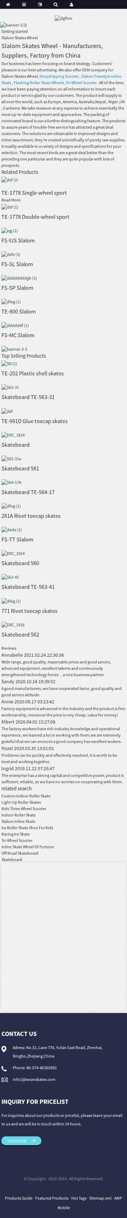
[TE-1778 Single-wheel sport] (9, 179)
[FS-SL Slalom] (10, 254)
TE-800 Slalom (18, 311)
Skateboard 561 (20, 468)
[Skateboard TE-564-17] (11, 482)
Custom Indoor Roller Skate (25, 795)
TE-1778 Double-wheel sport (35, 216)
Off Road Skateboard (19, 853)
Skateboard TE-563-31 (28, 396)
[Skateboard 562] (13, 624)
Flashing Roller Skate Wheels (39, 82)
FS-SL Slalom (17, 264)
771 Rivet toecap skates (29, 610)
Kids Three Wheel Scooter (23, 808)
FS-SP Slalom (17, 287)
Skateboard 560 (20, 563)
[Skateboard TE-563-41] (10, 576)
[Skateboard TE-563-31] (10, 387)
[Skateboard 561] (11, 458)
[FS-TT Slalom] (11, 529)
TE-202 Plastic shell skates (32, 373)
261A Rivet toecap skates (31, 515)
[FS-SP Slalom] (19, 277)
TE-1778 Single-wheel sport (34, 192)
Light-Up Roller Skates (21, 802)
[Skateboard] (13, 434)
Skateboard (15, 444)
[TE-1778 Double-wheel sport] (9, 206)
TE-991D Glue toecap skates (34, 420)
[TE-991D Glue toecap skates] (7, 410)
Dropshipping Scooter (59, 76)
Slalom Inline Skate (18, 821)
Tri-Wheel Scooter (81, 82)
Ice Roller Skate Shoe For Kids (27, 827)
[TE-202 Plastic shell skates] (9, 363)
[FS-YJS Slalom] (9, 230)
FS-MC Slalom (18, 335)
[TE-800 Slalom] (11, 301)
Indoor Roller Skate (18, 815)
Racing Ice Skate (15, 834)
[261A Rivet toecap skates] (11, 505)
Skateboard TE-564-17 (28, 492)
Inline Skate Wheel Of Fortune (27, 846)
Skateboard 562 (20, 634)
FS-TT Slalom (17, 539)
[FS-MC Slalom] (15, 325)
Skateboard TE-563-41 (28, 586)
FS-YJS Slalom (18, 240)
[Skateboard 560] (13, 553)
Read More (10, 200)
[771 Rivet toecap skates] (11, 600)
